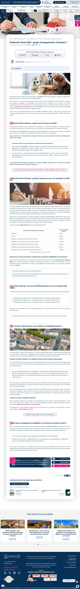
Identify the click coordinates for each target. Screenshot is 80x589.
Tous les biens (24, 11)
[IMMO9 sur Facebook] (5, 573)
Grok (47, 55)
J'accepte (74, 588)
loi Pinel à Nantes (41, 111)
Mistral (58, 55)
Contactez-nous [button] (69, 580)
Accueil (11, 38)
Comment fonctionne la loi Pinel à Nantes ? (40, 414)
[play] (37, 45)
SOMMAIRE (18, 68)
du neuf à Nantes (66, 7)
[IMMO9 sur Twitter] (10, 573)
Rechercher (71, 11)
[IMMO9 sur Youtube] (14, 573)
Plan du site (72, 564)
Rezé (15, 409)
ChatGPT (22, 55)
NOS (78, 23)
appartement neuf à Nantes (22, 106)
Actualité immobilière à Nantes (19, 38)
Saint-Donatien (36, 404)
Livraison (60, 10)
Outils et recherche (75, 7)
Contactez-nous (59, 2)
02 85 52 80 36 (64, 462)
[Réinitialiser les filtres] (77, 10)
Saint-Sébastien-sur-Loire (26, 409)
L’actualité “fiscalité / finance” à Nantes (34, 38)
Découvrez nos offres (63, 465)
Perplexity (35, 55)
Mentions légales (71, 562)
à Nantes (14, 7)
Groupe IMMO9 (72, 556)
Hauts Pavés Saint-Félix (23, 404)
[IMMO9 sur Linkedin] (19, 573)
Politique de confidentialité (72, 559)
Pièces (51, 10)
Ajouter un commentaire (20, 483)
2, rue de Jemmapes (47, 2)
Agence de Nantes (56, 7)
